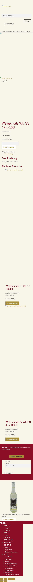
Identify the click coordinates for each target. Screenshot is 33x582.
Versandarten (9, 568)
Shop (3, 31)
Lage (6, 535)
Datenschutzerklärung (11, 552)
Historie (7, 530)
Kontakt (8, 449)
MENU (3, 522)
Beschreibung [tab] (9, 154)
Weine (6, 532)
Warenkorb (8, 473)
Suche (7, 463)
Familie (7, 528)
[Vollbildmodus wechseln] (5, 579)
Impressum (8, 550)
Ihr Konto (7, 461)
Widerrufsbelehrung (11, 563)
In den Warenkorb (8, 147)
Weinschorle (9, 31)
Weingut (7, 525)
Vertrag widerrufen (16, 456)
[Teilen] (9, 579)
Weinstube (8, 540)
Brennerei (8, 542)
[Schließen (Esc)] (13, 579)
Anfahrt (7, 547)
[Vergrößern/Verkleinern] (1, 579)
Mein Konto (8, 557)
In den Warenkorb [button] (12, 303)
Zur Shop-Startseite (7, 79)
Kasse (7, 561)
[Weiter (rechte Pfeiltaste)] (5, 581)
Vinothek (7, 537)
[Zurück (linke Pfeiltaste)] (1, 581)
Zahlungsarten (9, 570)
